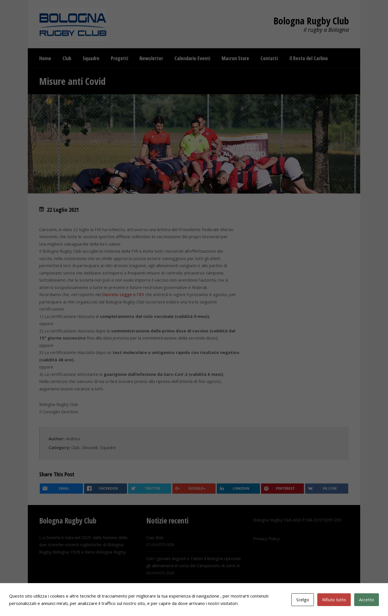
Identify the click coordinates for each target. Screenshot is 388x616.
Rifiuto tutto (334, 599)
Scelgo (302, 599)
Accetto (366, 599)
